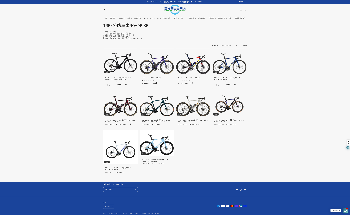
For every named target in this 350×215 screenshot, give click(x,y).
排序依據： (215, 45)
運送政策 (157, 213)
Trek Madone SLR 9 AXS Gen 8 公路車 (189, 78)
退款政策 (137, 213)
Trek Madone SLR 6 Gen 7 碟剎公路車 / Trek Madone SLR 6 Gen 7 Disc (155, 160)
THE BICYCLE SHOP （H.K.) (115, 213)
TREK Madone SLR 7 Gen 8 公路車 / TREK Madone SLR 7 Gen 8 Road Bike (120, 121)
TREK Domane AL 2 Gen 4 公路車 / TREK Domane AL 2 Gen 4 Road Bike (120, 168)
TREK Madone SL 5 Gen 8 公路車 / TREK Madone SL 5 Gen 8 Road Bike (229, 78)
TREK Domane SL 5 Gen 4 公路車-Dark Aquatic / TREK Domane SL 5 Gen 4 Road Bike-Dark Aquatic (157, 121)
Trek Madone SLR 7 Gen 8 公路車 (151, 78)
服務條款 (150, 213)
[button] (105, 9)
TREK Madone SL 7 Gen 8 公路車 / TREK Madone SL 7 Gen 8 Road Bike (229, 121)
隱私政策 (144, 213)
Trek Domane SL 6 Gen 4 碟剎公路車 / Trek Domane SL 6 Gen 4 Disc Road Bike (118, 78)
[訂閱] (135, 189)
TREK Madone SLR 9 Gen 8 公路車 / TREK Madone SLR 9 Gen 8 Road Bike (193, 121)
